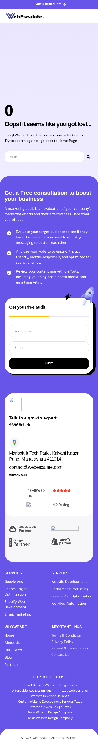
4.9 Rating (61, 504)
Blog (8, 657)
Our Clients (13, 650)
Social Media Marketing (70, 588)
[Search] (88, 156)
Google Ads (14, 581)
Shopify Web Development (16, 604)
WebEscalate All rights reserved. (55, 737)
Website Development (69, 581)
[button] (19, 425)
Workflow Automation (68, 603)
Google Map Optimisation (71, 596)
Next (48, 363)
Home (9, 635)
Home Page (67, 140)
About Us (12, 642)
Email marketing (18, 614)
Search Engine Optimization (16, 591)
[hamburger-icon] (88, 16)
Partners (11, 664)
